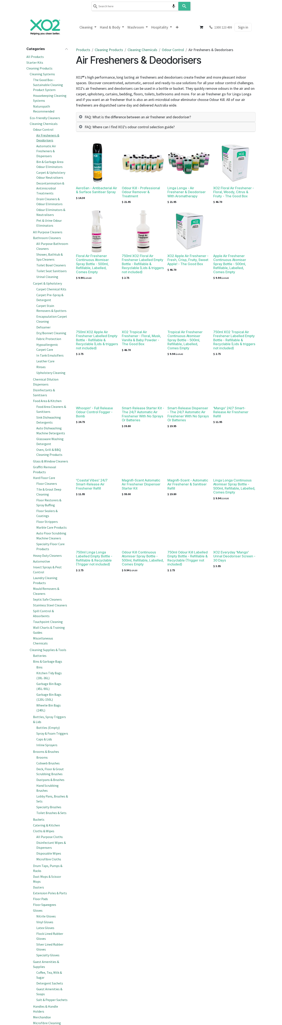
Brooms (42, 757)
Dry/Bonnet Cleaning (51, 333)
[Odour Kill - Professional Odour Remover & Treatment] (143, 163)
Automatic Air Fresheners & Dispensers (46, 151)
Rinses (41, 367)
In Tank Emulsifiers (50, 355)
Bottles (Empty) (48, 728)
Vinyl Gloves (44, 922)
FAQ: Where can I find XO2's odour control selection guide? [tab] (130, 127)
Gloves (38, 910)
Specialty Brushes (48, 807)
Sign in (243, 27)
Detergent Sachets (49, 983)
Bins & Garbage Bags (47, 661)
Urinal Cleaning (47, 277)
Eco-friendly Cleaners (45, 118)
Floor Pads (40, 899)
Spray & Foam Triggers (52, 733)
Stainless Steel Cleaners (50, 605)
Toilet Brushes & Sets (51, 813)
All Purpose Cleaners (47, 232)
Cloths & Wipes (43, 831)
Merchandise (42, 1017)
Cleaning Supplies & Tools (48, 650)
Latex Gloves (45, 928)
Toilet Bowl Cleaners (51, 265)
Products (83, 49)
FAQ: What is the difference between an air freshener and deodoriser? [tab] (138, 117)
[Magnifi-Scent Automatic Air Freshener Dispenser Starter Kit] (143, 455)
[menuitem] (88, 27)
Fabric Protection (48, 339)
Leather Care (45, 361)
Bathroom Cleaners (47, 238)
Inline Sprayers (46, 745)
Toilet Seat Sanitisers (51, 271)
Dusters (38, 887)
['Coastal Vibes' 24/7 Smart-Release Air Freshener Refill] (97, 455)
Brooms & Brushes (46, 752)
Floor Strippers (47, 522)
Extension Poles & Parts (50, 893)
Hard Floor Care (44, 478)
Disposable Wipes (48, 853)
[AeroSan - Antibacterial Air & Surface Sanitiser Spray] (97, 163)
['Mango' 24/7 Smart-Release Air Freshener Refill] (234, 383)
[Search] (184, 6)
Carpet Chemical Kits (51, 289)
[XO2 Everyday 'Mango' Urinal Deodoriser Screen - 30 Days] (234, 527)
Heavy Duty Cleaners (47, 555)
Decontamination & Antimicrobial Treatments (50, 188)
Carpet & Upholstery (47, 283)
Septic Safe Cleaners (47, 599)
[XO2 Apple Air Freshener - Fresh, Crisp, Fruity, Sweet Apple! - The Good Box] (188, 231)
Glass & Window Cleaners (50, 461)
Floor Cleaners (46, 483)
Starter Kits (34, 62)
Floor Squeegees (44, 905)
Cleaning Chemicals (44, 124)
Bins (39, 667)
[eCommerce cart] (201, 27)
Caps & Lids (44, 739)
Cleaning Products (39, 68)
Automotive (41, 561)
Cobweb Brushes (48, 763)
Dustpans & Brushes (50, 780)
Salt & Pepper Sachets (52, 1000)
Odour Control (43, 129)
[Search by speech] (173, 6)
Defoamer (43, 327)
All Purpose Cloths (49, 837)
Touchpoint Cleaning (48, 622)
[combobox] (134, 6)
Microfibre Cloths (48, 859)
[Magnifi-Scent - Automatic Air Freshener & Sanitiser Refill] (188, 455)
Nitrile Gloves (46, 916)
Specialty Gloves (47, 955)
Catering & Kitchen (46, 825)
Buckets (38, 819)
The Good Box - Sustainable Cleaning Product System (48, 85)
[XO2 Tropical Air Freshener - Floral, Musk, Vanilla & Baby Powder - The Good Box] (143, 307)
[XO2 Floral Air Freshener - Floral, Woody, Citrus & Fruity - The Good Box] (234, 163)
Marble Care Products (51, 527)
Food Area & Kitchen (47, 401)
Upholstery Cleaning (50, 373)
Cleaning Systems (42, 74)
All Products (35, 57)
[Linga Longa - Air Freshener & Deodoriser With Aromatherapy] (188, 163)
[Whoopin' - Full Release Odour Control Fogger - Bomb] (97, 383)
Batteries (39, 656)
